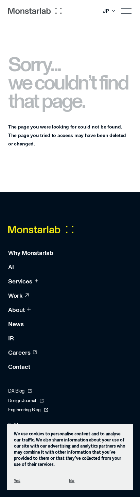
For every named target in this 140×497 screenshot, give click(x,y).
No (71, 480)
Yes (17, 480)
